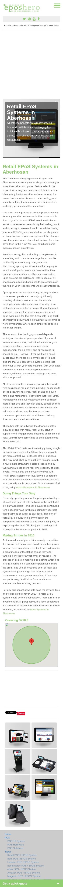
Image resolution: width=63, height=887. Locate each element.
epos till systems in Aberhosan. (33, 487)
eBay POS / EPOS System (21, 869)
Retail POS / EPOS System (22, 855)
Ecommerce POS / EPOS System (25, 865)
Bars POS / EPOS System (21, 858)
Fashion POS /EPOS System (23, 862)
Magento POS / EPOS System (24, 876)
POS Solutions (15, 848)
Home (8, 834)
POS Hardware (15, 844)
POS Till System (16, 841)
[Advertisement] (31, 65)
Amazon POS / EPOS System (23, 872)
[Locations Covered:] (4, 5)
